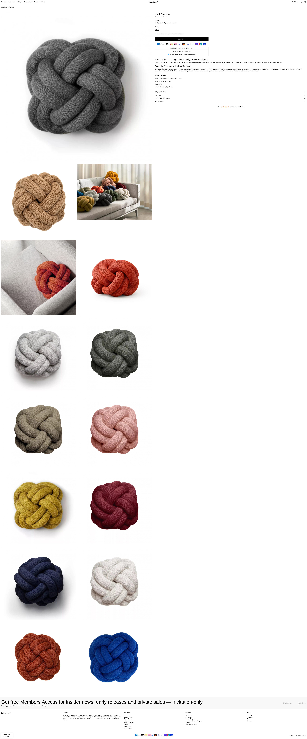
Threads (249, 721)
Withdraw (126, 721)
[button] (302, 2)
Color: (156, 27)
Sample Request (190, 719)
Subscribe (301, 703)
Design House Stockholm (162, 17)
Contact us (188, 717)
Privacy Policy (128, 726)
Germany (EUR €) (300, 735)
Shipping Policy (128, 717)
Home (3, 7)
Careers (187, 722)
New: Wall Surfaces (191, 724)
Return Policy (128, 719)
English (291, 735)
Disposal (126, 724)
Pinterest (249, 715)
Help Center (127, 715)
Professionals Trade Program (193, 721)
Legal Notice (127, 728)
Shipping (164, 23)
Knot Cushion (10, 7)
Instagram (249, 717)
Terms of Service (129, 722)
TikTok (249, 719)
